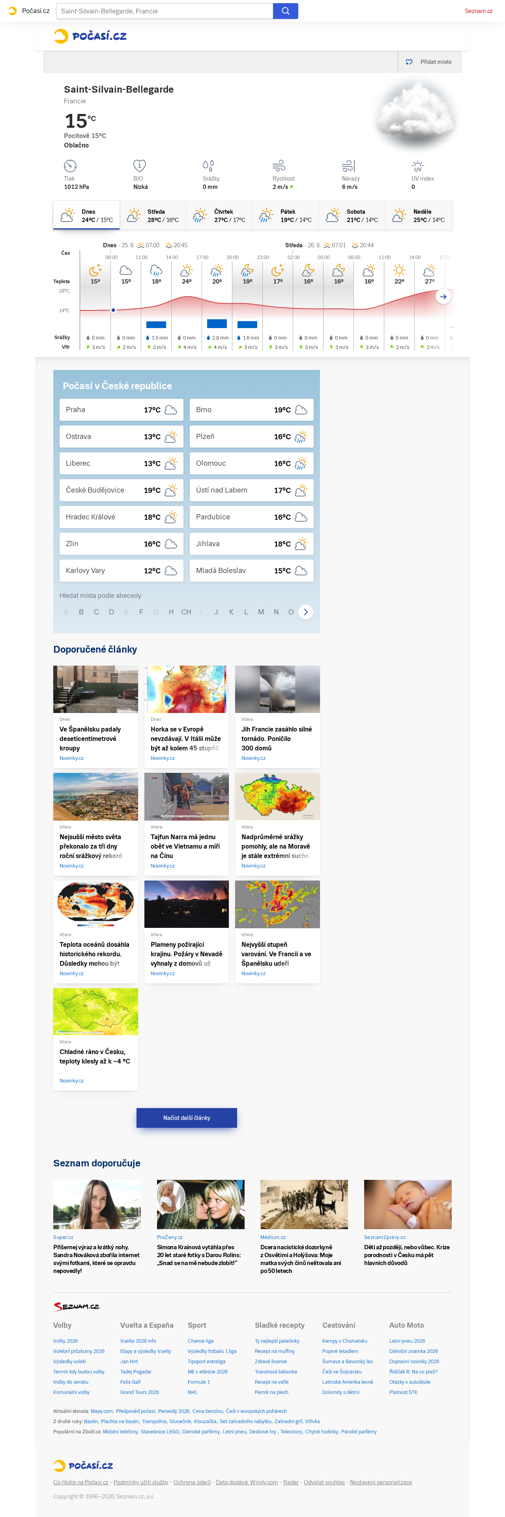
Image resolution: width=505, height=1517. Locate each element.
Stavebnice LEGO (160, 1432)
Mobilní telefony (120, 1432)
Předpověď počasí (135, 1411)
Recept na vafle (272, 1382)
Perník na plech (271, 1392)
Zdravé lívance (271, 1361)
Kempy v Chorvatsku (344, 1341)
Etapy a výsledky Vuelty (145, 1351)
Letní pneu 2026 (407, 1341)
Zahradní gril (288, 1421)
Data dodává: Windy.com (247, 1482)
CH (186, 612)
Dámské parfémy (201, 1432)
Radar (291, 1482)
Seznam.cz (479, 11)
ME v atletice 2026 (208, 1372)
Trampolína (154, 1421)
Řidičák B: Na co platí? (413, 1372)
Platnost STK (403, 1392)
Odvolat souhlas (324, 1482)
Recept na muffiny (275, 1351)
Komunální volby (71, 1392)
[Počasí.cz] (90, 36)
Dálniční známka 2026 (413, 1351)
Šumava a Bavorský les (347, 1361)
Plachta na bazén (120, 1421)
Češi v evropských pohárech (256, 1411)
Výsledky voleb (69, 1361)
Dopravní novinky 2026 (414, 1361)
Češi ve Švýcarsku (342, 1372)
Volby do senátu (70, 1382)
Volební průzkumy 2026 (79, 1351)
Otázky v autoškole (409, 1382)
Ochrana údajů (192, 1482)
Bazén (91, 1421)
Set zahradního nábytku (245, 1421)
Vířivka (312, 1421)
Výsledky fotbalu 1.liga (212, 1351)
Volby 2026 (65, 1341)
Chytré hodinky (321, 1432)
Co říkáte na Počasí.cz (80, 1482)
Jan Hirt (129, 1361)
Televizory (291, 1432)
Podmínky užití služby (141, 1482)
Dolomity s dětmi (340, 1392)
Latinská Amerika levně (347, 1382)
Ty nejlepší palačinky (277, 1341)
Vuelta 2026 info (138, 1341)
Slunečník (180, 1421)
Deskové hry (263, 1432)
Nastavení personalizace (381, 1482)
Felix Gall (130, 1382)
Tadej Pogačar (136, 1372)
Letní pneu (234, 1432)
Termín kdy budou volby (79, 1372)
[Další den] (444, 296)
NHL (193, 1392)
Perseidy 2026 (173, 1411)
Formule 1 (199, 1382)
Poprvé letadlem (340, 1351)
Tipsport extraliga (207, 1361)
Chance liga (201, 1341)
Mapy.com (102, 1411)
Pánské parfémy (359, 1432)
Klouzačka (205, 1421)
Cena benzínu (208, 1411)
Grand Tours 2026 (139, 1392)
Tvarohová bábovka (276, 1372)
